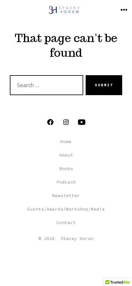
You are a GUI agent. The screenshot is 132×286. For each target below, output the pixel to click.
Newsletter (66, 195)
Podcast (66, 182)
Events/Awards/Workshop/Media (66, 209)
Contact (66, 222)
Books (66, 168)
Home (66, 141)
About (66, 155)
